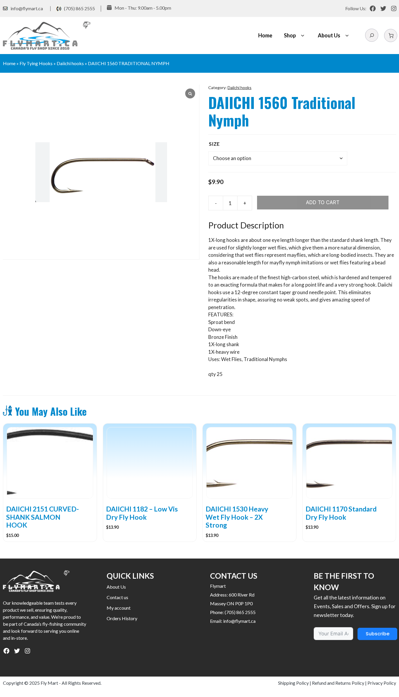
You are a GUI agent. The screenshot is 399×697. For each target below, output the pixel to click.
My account (119, 608)
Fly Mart (49, 683)
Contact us (117, 597)
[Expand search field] (371, 35)
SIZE (214, 144)
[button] (302, 35)
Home (265, 35)
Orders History (122, 618)
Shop (290, 35)
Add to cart (322, 202)
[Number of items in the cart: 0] (390, 35)
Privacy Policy (381, 683)
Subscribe (377, 633)
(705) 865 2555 (79, 8)
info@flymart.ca (27, 8)
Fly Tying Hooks (36, 63)
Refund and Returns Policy (338, 683)
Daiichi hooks (70, 63)
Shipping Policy (293, 683)
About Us (329, 35)
